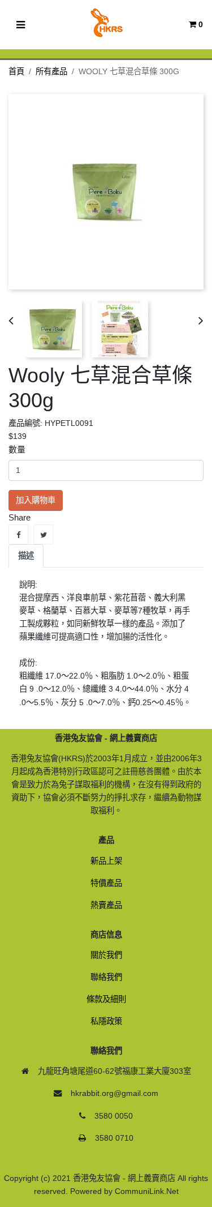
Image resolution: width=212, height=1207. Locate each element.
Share (18, 534)
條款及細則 (106, 999)
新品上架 (106, 860)
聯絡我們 (106, 977)
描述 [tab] (26, 555)
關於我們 (106, 954)
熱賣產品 (106, 905)
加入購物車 (35, 500)
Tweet (43, 534)
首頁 (16, 71)
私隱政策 (106, 1021)
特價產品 (106, 883)
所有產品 (51, 71)
